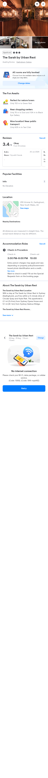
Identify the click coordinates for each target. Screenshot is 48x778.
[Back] (5, 4)
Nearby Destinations (11, 222)
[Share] (43, 4)
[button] (11, 209)
